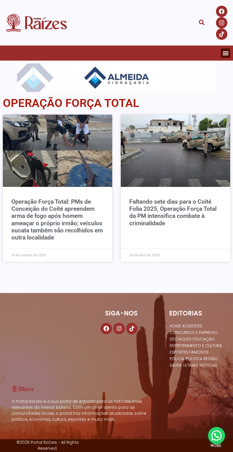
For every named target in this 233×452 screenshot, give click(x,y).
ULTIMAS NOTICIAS (200, 365)
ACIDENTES (192, 326)
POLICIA (177, 359)
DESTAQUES (181, 339)
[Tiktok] (221, 34)
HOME (175, 326)
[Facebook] (221, 11)
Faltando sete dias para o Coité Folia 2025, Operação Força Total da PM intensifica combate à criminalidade (173, 212)
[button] (225, 53)
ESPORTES (179, 352)
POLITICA (194, 359)
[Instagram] (221, 22)
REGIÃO (210, 359)
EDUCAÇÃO (204, 339)
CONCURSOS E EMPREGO (194, 332)
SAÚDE (176, 365)
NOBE (216, 445)
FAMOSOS (199, 352)
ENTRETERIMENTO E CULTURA (196, 345)
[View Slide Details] (116, 77)
